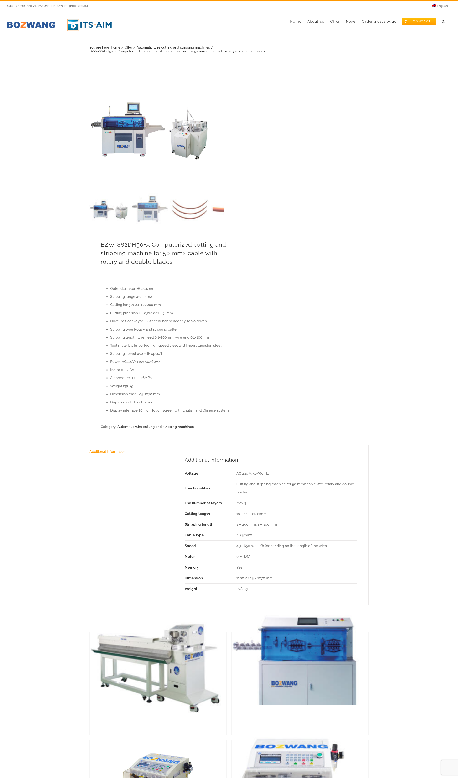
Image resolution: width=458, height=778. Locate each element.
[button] (443, 21)
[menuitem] (440, 6)
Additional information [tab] (107, 451)
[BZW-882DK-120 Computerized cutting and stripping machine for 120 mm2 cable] (300, 665)
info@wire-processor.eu (70, 6)
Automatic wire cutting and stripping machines (155, 427)
